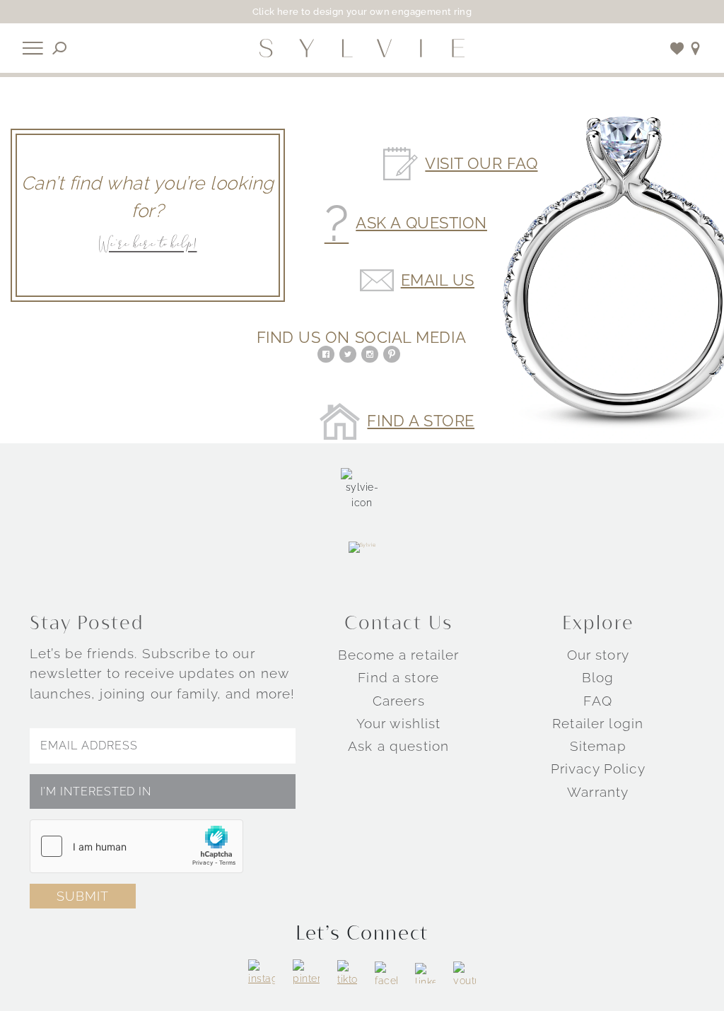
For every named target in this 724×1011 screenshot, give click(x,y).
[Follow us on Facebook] (386, 973)
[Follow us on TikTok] (347, 973)
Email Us (437, 280)
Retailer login (597, 723)
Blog (598, 677)
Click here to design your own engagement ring (362, 11)
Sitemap (598, 746)
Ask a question (398, 746)
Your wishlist (398, 723)
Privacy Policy (598, 768)
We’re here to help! (147, 245)
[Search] (60, 48)
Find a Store (420, 421)
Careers (399, 700)
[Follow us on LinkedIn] (425, 973)
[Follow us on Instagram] (261, 972)
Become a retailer (398, 654)
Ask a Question (421, 223)
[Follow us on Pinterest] (306, 972)
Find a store (398, 677)
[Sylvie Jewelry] (362, 48)
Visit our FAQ (481, 164)
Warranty (598, 792)
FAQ (597, 700)
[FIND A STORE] (696, 48)
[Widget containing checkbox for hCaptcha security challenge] (136, 846)
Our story (598, 654)
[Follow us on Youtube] (464, 973)
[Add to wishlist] (677, 48)
